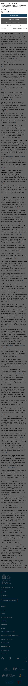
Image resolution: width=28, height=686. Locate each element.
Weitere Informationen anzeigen (13, 25)
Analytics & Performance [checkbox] (14, 12)
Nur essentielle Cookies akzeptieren (14, 22)
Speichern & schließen (14, 19)
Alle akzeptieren (14, 15)
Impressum (15, 28)
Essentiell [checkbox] (5, 12)
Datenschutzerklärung (22, 28)
